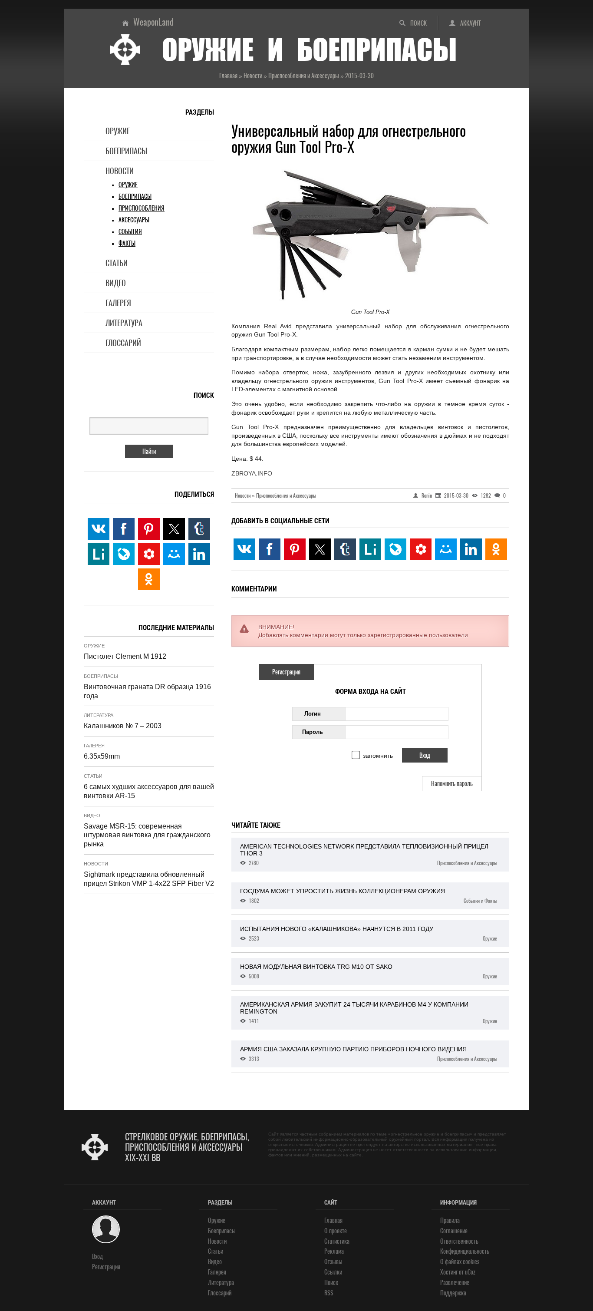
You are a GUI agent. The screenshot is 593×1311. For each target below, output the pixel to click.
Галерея (118, 302)
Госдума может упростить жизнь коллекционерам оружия (368, 896)
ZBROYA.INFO (251, 473)
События (130, 232)
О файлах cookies (459, 1262)
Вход (97, 1256)
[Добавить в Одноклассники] (496, 549)
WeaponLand (153, 22)
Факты (127, 243)
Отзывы (333, 1262)
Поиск (418, 23)
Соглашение (454, 1231)
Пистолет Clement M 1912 (125, 656)
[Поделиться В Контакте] (244, 549)
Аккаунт (470, 23)
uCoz (470, 1272)
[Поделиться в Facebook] (269, 549)
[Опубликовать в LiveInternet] (370, 549)
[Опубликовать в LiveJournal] (395, 549)
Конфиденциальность (464, 1251)
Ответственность (459, 1241)
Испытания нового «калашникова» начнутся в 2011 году (368, 933)
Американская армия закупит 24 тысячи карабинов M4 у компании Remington (368, 1012)
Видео (115, 282)
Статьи (116, 263)
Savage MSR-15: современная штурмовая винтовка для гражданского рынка (147, 835)
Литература (123, 322)
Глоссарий (123, 342)
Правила (450, 1220)
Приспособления (142, 208)
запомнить (378, 755)
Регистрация (286, 672)
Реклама (334, 1251)
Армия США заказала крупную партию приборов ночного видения (368, 1054)
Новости (119, 170)
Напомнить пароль (452, 783)
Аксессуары (134, 220)
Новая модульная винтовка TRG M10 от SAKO (368, 971)
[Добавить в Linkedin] (471, 549)
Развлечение (454, 1282)
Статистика (336, 1241)
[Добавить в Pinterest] (295, 549)
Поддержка (453, 1293)
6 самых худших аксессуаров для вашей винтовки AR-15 (149, 791)
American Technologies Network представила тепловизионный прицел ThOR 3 (368, 854)
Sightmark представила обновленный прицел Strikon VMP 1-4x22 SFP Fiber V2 (149, 879)
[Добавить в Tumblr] (345, 549)
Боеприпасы (126, 150)
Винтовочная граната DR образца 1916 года (147, 691)
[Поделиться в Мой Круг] (421, 549)
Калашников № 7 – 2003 (122, 726)
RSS (328, 1293)
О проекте (335, 1231)
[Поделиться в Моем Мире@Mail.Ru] (446, 549)
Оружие (117, 130)
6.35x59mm (102, 756)
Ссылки (333, 1272)
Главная (333, 1220)
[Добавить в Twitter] (320, 549)
